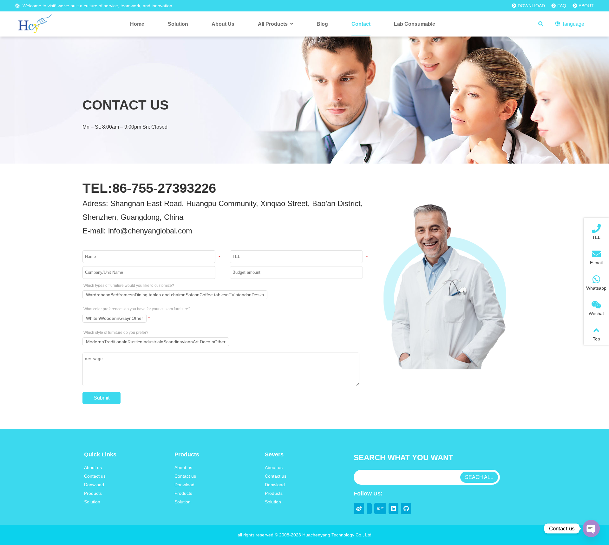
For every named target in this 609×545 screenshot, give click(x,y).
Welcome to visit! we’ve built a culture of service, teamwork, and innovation (96, 5)
